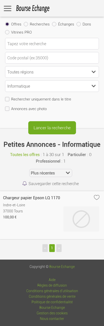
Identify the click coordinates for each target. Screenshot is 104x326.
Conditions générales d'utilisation (52, 291)
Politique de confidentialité (52, 302)
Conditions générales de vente (52, 296)
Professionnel (48, 161)
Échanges (66, 24)
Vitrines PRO (21, 32)
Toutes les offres (25, 154)
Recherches (40, 24)
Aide (52, 280)
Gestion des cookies (52, 313)
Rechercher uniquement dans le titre (41, 99)
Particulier (77, 154)
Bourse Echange (62, 267)
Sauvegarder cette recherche (54, 183)
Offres (16, 24)
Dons (87, 24)
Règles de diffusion (52, 285)
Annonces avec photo (29, 109)
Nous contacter (52, 319)
